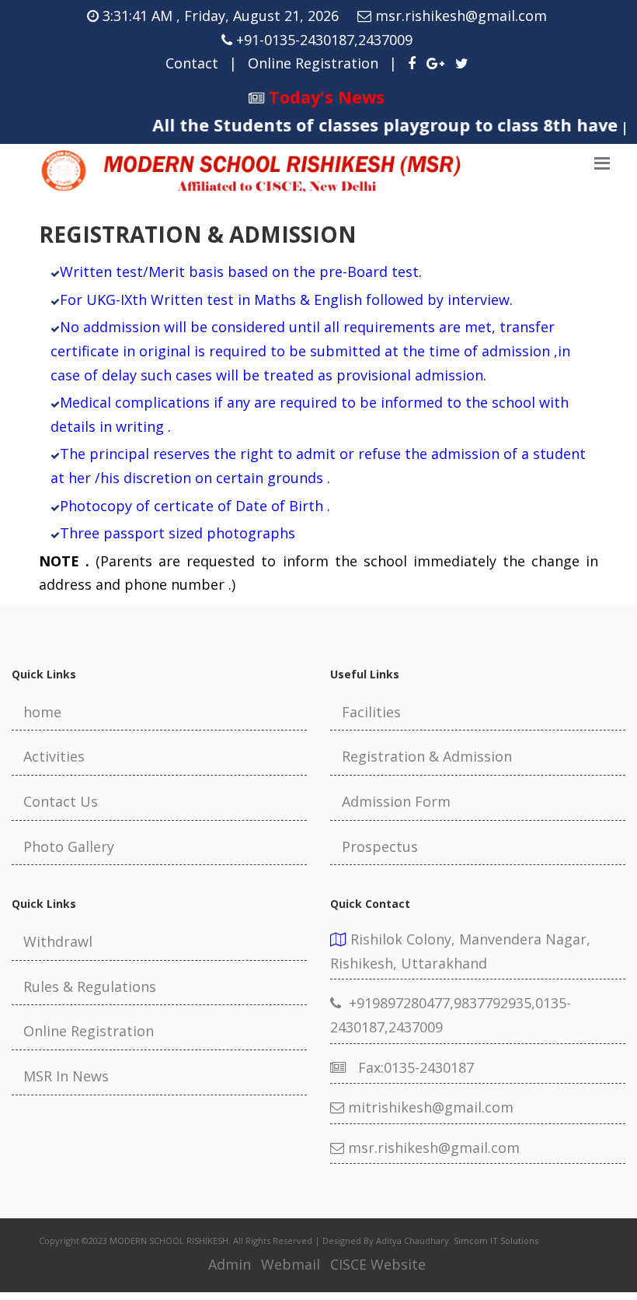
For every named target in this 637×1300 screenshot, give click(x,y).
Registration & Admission (427, 756)
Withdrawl (57, 941)
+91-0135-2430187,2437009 (324, 39)
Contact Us (60, 801)
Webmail (290, 1264)
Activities (54, 756)
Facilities (371, 712)
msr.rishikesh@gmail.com (461, 15)
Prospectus (380, 846)
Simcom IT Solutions (496, 1240)
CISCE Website (378, 1264)
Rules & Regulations (89, 986)
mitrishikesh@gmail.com (428, 1107)
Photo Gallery (68, 846)
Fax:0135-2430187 (410, 1067)
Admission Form (396, 801)
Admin (229, 1264)
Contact (191, 63)
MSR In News (66, 1076)
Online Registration (313, 63)
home (42, 712)
